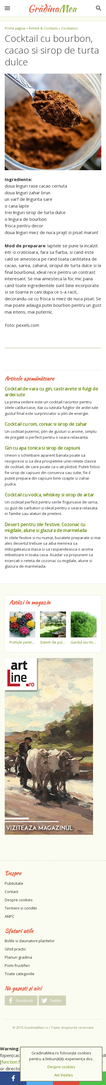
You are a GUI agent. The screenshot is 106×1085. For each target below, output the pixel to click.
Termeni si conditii (21, 908)
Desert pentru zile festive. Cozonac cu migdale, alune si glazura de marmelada (46, 527)
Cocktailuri (69, 28)
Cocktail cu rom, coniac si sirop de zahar (46, 424)
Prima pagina (15, 28)
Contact (11, 891)
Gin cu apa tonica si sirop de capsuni (42, 448)
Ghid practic (15, 949)
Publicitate (14, 883)
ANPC (9, 916)
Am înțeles (63, 1075)
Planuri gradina (18, 957)
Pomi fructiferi (17, 965)
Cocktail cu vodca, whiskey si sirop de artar (49, 494)
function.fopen (15, 1062)
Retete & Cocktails (43, 28)
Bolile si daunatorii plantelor (30, 940)
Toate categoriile (19, 973)
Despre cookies (19, 899)
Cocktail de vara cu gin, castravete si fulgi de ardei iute (51, 391)
